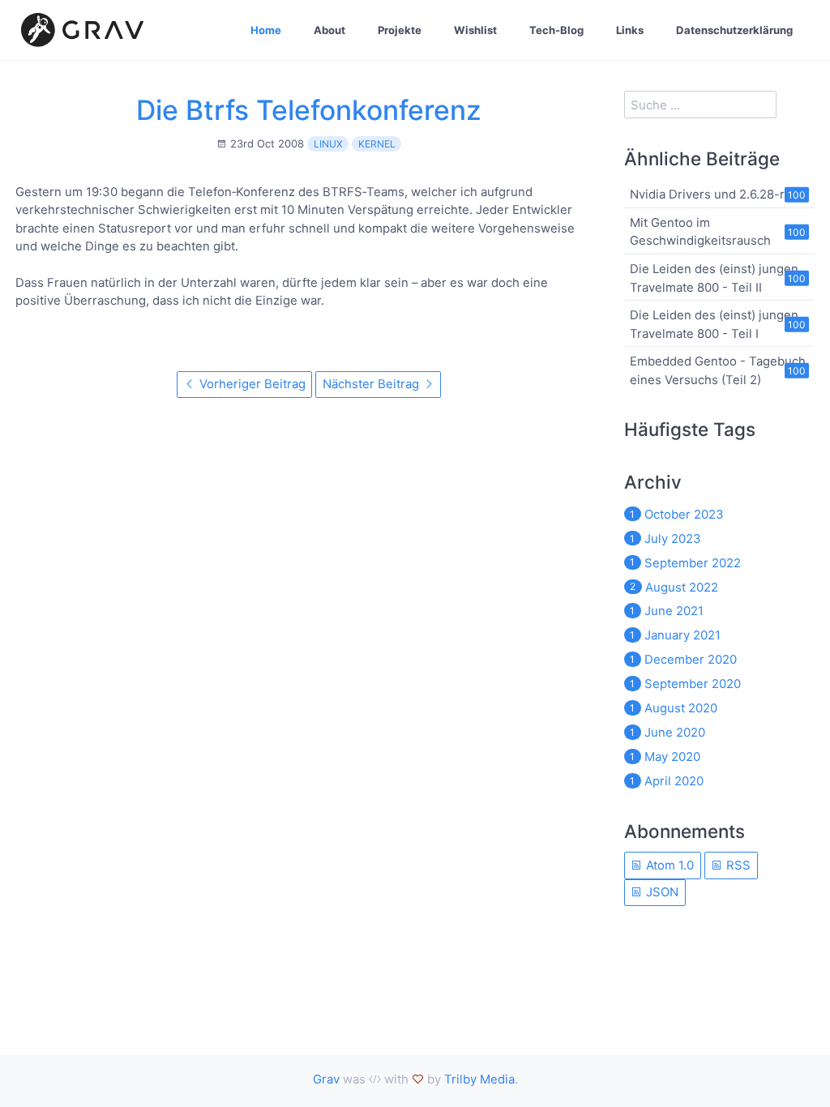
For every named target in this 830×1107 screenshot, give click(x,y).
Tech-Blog (556, 30)
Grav (326, 1079)
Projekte (399, 30)
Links (630, 30)
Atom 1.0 (668, 865)
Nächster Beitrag (372, 383)
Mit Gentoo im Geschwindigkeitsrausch (700, 231)
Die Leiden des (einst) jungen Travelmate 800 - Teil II (714, 277)
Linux (328, 144)
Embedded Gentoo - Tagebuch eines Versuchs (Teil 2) (718, 370)
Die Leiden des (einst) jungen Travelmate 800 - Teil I (714, 323)
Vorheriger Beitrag (251, 383)
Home (265, 30)
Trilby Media (479, 1079)
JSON (660, 892)
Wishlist (475, 30)
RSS (737, 865)
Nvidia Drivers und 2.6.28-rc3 (714, 194)
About (329, 30)
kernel (377, 144)
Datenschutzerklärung (734, 30)
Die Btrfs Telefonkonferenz (308, 109)
